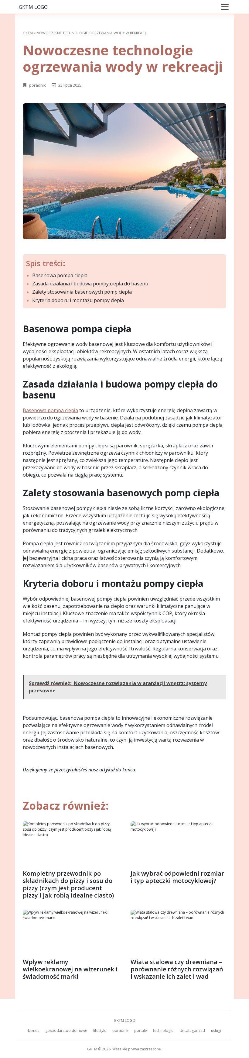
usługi (216, 1030)
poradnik (37, 85)
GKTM (28, 33)
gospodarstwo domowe (66, 1030)
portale (140, 1030)
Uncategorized (192, 1030)
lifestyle (99, 1030)
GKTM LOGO (33, 7)
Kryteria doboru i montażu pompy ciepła (78, 300)
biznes (33, 1030)
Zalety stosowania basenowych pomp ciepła (82, 292)
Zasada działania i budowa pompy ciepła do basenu (90, 284)
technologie (163, 1030)
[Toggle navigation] (225, 6)
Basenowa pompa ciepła (59, 275)
